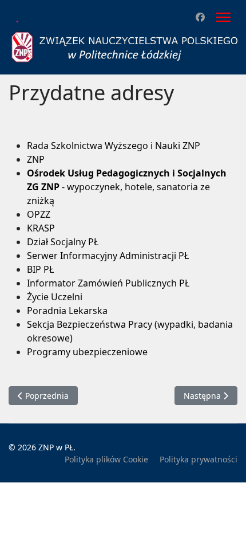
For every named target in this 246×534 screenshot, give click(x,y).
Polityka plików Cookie (106, 459)
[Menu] (223, 17)
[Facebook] (200, 17)
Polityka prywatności (198, 459)
